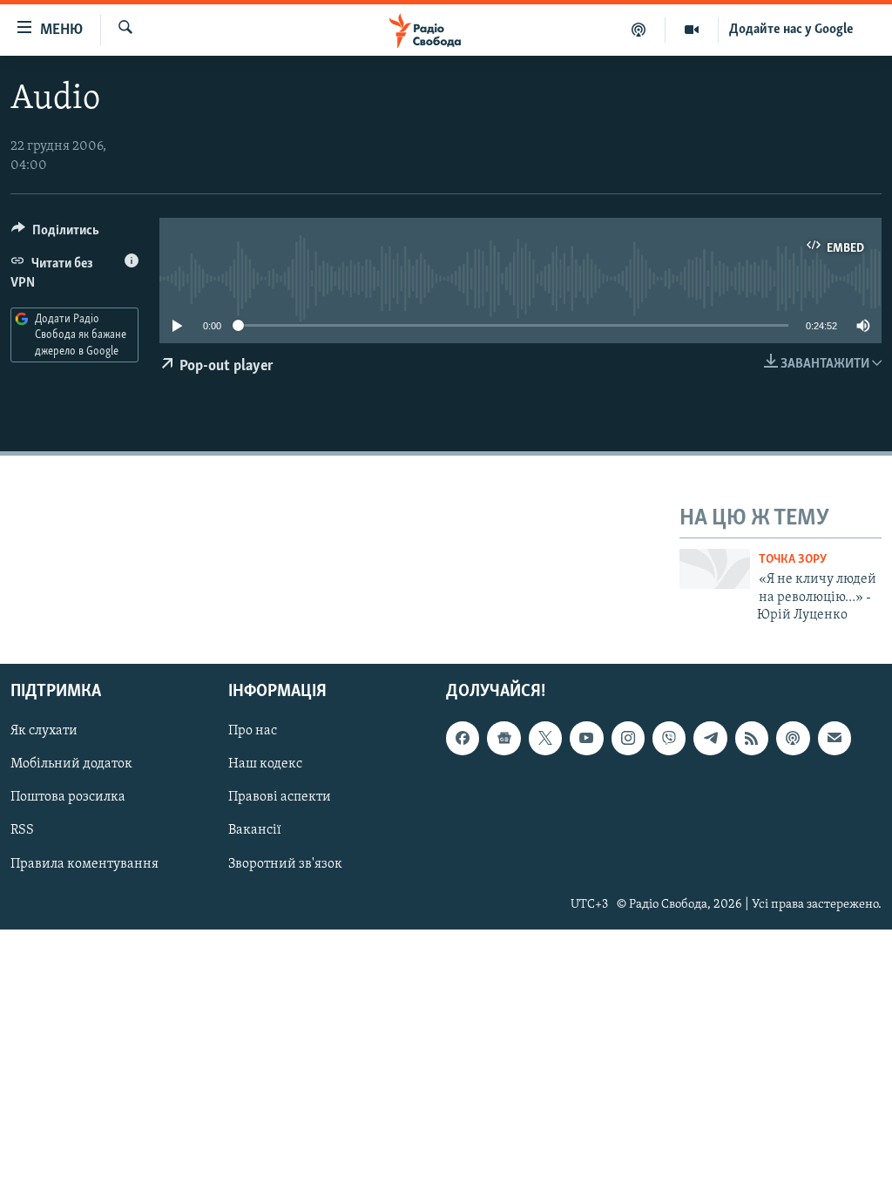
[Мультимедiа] (692, 29)
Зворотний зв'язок (285, 864)
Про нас (252, 732)
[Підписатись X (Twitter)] (545, 738)
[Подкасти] (639, 29)
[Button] (55, 234)
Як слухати (44, 732)
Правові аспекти (279, 798)
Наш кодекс (265, 765)
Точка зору (793, 559)
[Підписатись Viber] (669, 738)
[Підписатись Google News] (503, 738)
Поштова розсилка (67, 798)
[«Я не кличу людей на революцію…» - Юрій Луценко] (714, 569)
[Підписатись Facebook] (462, 738)
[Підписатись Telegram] (709, 738)
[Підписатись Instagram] (628, 738)
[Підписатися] (834, 738)
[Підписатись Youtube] (586, 738)
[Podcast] (792, 738)
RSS (22, 831)
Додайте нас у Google (791, 30)
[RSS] (751, 738)
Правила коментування (84, 864)
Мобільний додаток (71, 765)
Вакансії (254, 831)
